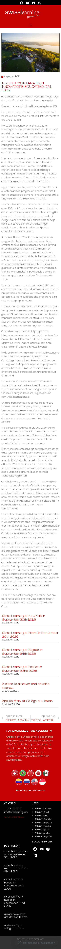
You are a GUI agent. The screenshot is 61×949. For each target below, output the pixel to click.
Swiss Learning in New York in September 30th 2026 (16, 854)
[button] (30, 25)
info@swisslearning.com (16, 812)
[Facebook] (21, 2)
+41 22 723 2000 (12, 809)
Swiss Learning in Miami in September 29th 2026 (16, 868)
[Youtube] (27, 2)
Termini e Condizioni (14, 817)
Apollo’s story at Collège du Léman (27, 701)
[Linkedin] (33, 2)
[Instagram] (39, 2)
